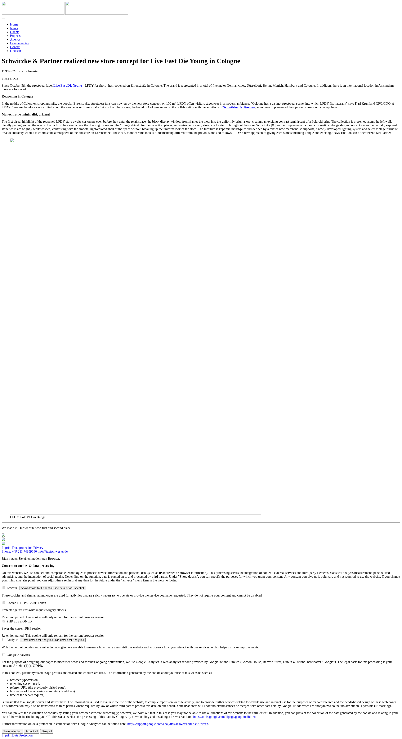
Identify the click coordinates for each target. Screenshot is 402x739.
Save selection (12, 731)
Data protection (22, 547)
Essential (12, 588)
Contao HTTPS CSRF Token (26, 603)
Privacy (38, 547)
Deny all (47, 731)
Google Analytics (18, 655)
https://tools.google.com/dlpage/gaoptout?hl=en (224, 716)
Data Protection (22, 735)
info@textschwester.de (53, 551)
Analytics (12, 639)
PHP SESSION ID (19, 621)
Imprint (6, 547)
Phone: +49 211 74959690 (19, 551)
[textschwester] (65, 13)
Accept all (32, 731)
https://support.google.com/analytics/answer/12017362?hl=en (167, 724)
